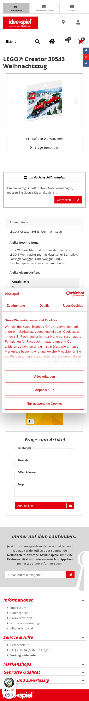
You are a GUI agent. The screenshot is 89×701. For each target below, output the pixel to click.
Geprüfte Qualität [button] (21, 672)
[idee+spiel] (20, 23)
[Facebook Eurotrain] (86, 63)
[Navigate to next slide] (76, 102)
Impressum (18, 608)
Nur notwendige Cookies (45, 403)
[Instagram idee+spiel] (86, 57)
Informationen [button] (18, 600)
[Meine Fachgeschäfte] (52, 41)
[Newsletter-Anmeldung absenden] (70, 574)
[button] (63, 22)
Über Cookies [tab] (73, 305)
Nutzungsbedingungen (26, 623)
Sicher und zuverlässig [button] (26, 680)
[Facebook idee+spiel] (86, 51)
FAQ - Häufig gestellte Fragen (30, 650)
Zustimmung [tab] (16, 305)
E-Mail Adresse (27, 472)
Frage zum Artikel (47, 148)
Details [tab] (45, 305)
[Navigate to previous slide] (12, 102)
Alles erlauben (44, 376)
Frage (21, 484)
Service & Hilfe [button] (18, 637)
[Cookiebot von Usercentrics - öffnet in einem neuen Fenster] (66, 294)
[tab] (44, 178)
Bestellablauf (19, 645)
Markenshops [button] (17, 664)
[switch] (9, 695)
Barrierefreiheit (21, 618)
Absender (23, 460)
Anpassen (42, 390)
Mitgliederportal (21, 628)
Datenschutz (19, 613)
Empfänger (24, 448)
